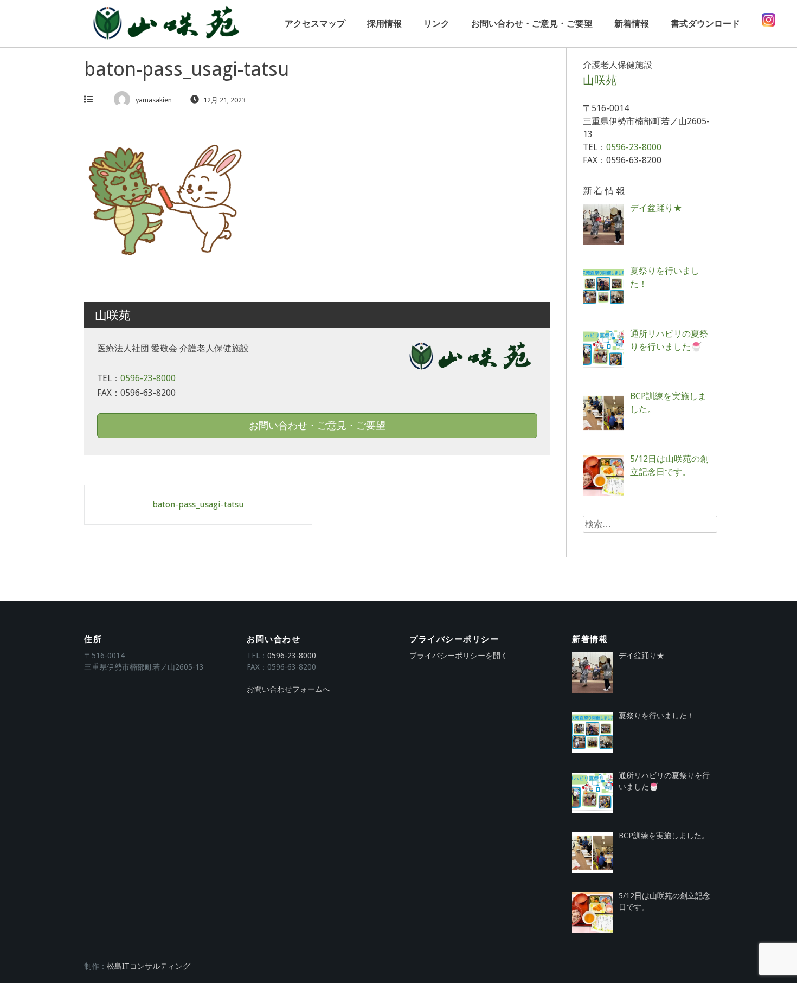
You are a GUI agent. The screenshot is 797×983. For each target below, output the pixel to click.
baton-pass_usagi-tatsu (198, 504)
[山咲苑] (165, 23)
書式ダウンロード (705, 23)
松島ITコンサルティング (148, 966)
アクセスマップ (315, 23)
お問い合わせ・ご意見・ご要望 (532, 23)
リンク (436, 23)
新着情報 (631, 23)
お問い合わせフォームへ (288, 689)
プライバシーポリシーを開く (458, 655)
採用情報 (384, 23)
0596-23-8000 (148, 378)
